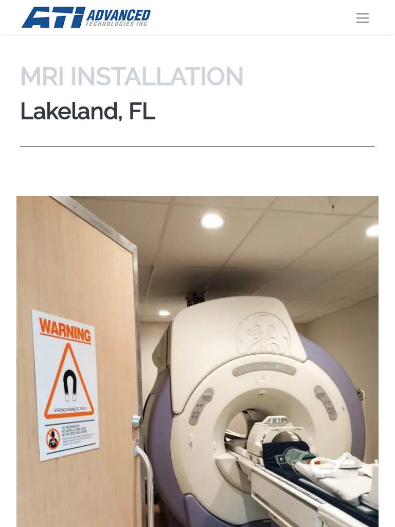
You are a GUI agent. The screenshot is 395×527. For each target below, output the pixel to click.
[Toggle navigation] (362, 17)
